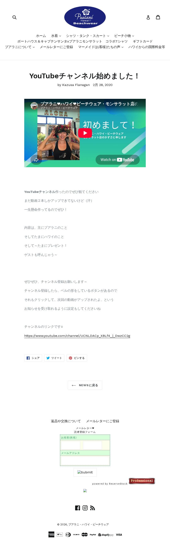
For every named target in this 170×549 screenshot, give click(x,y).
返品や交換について (66, 421)
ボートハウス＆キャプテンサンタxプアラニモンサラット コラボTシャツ (72, 41)
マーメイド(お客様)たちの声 (99, 47)
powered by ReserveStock (110, 483)
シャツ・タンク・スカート (86, 36)
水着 (55, 36)
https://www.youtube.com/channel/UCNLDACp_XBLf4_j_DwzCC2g (77, 336)
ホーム (41, 36)
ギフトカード (143, 41)
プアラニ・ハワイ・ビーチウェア (88, 524)
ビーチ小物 (123, 36)
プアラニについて (19, 47)
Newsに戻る (88, 385)
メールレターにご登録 (56, 47)
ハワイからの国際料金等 (147, 47)
